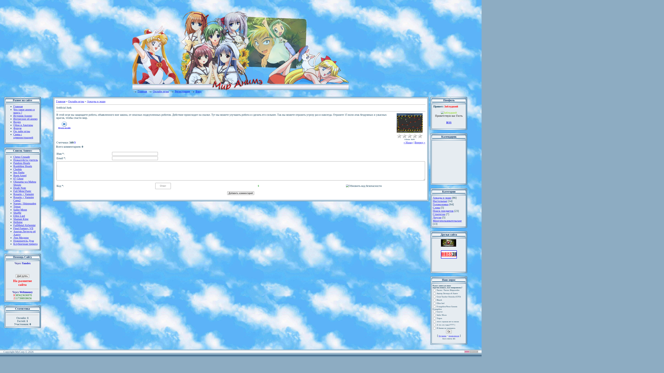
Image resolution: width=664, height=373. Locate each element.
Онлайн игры (161, 91)
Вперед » (419, 142)
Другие (437, 217)
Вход (198, 91)
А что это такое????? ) (446, 325)
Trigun (439, 318)
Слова (436, 207)
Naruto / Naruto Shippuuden (448, 290)
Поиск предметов (443, 210)
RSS (448, 122)
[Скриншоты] (410, 123)
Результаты (442, 336)
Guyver (440, 312)
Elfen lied (440, 303)
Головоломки (441, 204)
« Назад (408, 142)
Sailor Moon (442, 315)
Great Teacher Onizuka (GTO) (449, 297)
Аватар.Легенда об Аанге (447, 293)
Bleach (439, 300)
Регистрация (182, 91)
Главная (142, 91)
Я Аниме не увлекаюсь (446, 328)
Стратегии (439, 214)
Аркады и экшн (96, 101)
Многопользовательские (447, 220)
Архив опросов (454, 336)
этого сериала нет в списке (448, 322)
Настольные (440, 201)
